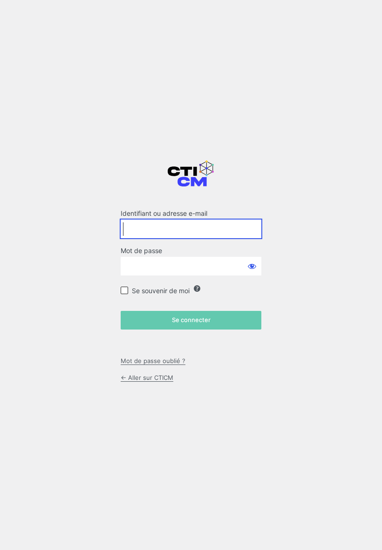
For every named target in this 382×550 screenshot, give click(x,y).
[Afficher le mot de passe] (252, 266)
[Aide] (197, 288)
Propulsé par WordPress (191, 178)
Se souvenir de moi (161, 291)
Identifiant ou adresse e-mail (164, 213)
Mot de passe (141, 250)
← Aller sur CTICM (147, 377)
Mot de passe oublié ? (153, 360)
